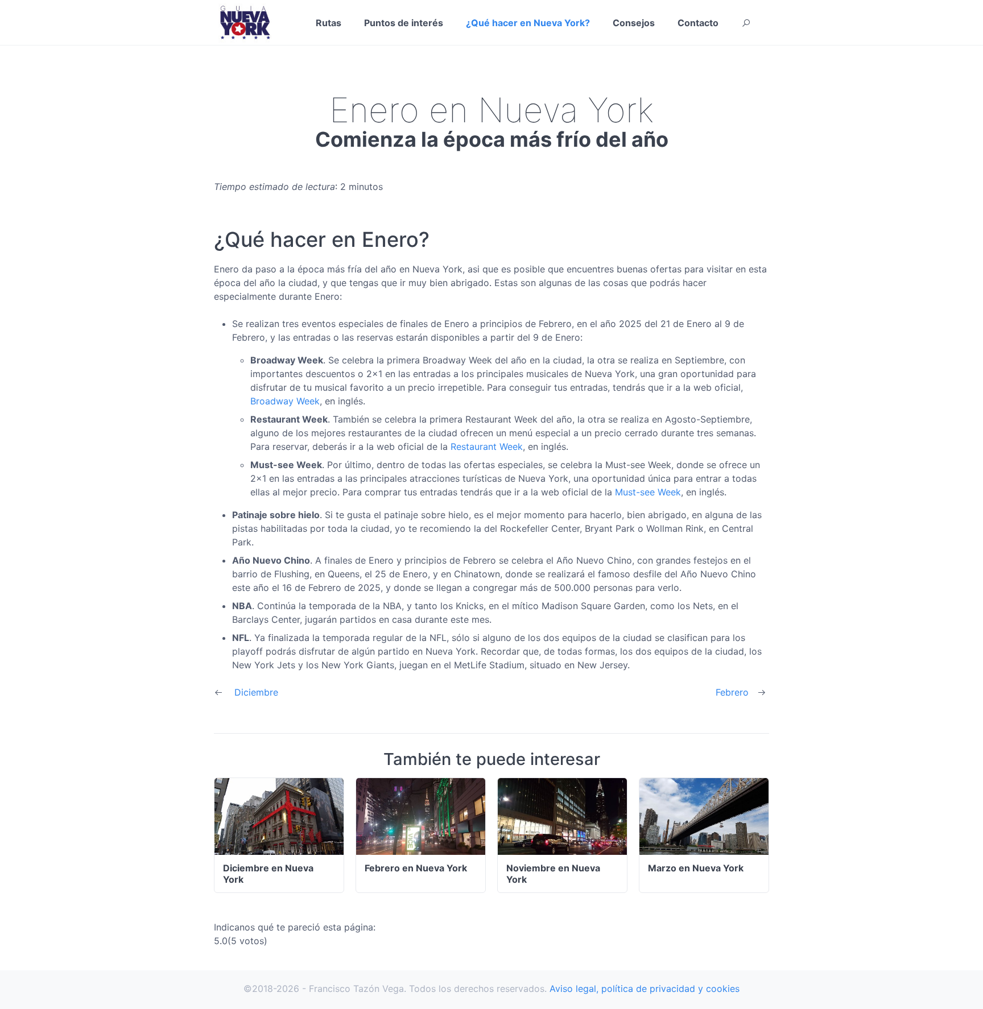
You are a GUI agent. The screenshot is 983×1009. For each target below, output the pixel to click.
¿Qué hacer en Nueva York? (528, 22)
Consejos (634, 22)
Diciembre (256, 692)
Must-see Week (648, 492)
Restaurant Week (487, 446)
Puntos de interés (403, 22)
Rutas (328, 22)
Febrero (732, 692)
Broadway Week (285, 401)
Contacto (698, 22)
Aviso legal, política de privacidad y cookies (645, 988)
